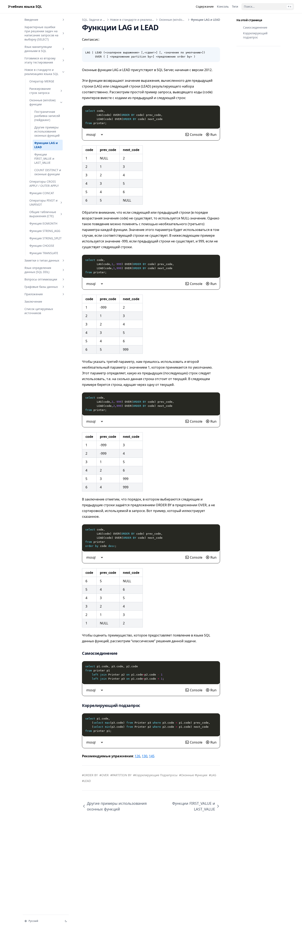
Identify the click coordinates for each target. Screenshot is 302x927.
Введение (31, 20)
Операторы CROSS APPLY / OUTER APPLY (44, 184)
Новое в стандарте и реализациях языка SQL (41, 72)
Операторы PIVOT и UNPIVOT (43, 202)
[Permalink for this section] (121, 653)
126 (137, 756)
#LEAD (86, 781)
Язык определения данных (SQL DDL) (37, 270)
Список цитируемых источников (38, 311)
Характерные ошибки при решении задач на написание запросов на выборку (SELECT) (41, 33)
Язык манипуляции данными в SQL (38, 49)
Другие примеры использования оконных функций (47, 131)
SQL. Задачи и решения (99, 20)
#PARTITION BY (120, 775)
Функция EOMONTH (43, 223)
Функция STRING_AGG (44, 231)
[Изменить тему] (66, 921)
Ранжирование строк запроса (40, 91)
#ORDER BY (90, 775)
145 (151, 756)
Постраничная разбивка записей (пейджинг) (47, 116)
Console (196, 134)
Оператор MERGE (41, 81)
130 (144, 756)
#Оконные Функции (193, 775)
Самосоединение (255, 27)
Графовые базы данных (41, 287)
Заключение (33, 301)
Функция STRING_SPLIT (45, 238)
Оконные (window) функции (42, 102)
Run (213, 134)
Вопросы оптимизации (40, 279)
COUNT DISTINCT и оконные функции (47, 172)
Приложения (33, 294)
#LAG (212, 775)
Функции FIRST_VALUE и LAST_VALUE (44, 158)
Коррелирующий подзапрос (255, 35)
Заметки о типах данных (41, 260)
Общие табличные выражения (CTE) (42, 214)
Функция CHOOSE (41, 246)
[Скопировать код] (215, 53)
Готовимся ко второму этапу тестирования (39, 60)
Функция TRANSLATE (43, 253)
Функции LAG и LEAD (46, 145)
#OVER (104, 775)
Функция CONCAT (41, 193)
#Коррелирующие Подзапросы (155, 775)
